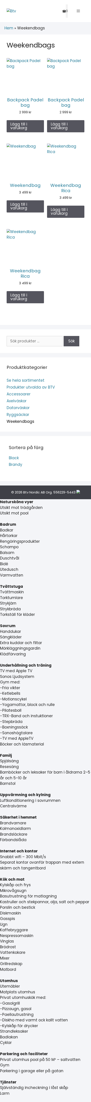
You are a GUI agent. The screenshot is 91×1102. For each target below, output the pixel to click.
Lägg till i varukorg (18, 126)
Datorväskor (18, 407)
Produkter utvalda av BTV (31, 387)
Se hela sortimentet (25, 380)
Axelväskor (17, 401)
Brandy (15, 464)
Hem (8, 28)
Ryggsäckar (18, 414)
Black (14, 458)
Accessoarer (18, 394)
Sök (71, 341)
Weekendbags (20, 421)
